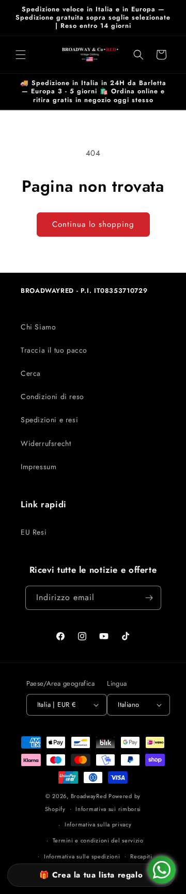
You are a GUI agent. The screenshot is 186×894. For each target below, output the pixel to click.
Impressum (38, 466)
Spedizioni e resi (49, 420)
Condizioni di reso (52, 396)
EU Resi (34, 532)
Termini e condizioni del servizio (98, 840)
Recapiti (141, 856)
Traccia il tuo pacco (54, 350)
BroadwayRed (89, 796)
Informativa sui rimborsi (108, 809)
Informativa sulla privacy (98, 824)
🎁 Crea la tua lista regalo (91, 875)
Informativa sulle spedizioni (82, 856)
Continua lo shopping (93, 224)
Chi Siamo (38, 327)
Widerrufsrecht (46, 443)
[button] (20, 54)
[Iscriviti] (149, 598)
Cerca (31, 373)
